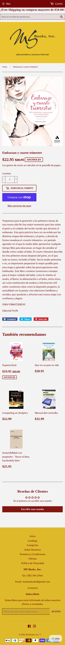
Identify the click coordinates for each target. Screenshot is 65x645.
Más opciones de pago (19, 205)
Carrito (59, 3)
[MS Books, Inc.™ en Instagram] (34, 626)
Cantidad (6, 173)
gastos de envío (14, 165)
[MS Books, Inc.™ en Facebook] (29, 626)
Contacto (33, 587)
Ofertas (33, 558)
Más (8, 3)
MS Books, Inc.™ (33, 634)
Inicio (4, 67)
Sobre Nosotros (32, 549)
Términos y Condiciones (32, 554)
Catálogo (32, 540)
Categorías (32, 545)
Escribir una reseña (32, 509)
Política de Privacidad (32, 563)
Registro (56, 611)
